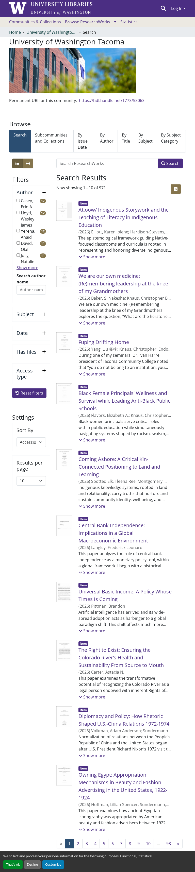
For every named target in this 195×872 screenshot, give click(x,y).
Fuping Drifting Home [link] (103, 342)
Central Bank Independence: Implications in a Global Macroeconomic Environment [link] (113, 533)
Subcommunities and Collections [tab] (51, 138)
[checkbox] (18, 200)
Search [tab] (20, 135)
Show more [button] (27, 267)
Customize (53, 864)
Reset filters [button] (31, 393)
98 (168, 843)
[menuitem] (90, 22)
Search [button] (172, 163)
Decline (32, 864)
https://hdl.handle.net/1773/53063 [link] (111, 100)
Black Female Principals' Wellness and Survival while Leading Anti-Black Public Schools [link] (124, 401)
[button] (163, 8)
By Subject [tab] (145, 138)
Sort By (25, 430)
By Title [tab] (126, 138)
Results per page (30, 466)
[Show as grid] (28, 163)
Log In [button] (177, 8)
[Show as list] (17, 163)
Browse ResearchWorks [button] (87, 22)
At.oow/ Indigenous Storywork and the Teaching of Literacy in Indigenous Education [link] (123, 217)
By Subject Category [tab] (171, 138)
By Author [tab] (106, 138)
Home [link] (15, 32)
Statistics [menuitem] (129, 22)
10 (148, 843)
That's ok (13, 864)
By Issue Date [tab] (83, 141)
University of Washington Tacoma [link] (51, 32)
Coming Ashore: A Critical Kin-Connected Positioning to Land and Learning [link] (119, 467)
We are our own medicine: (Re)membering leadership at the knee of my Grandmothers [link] (123, 283)
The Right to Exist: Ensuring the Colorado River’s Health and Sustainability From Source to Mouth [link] (121, 657)
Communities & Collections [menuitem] (35, 22)
